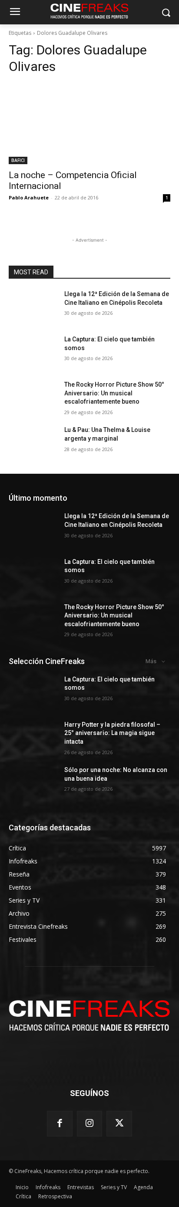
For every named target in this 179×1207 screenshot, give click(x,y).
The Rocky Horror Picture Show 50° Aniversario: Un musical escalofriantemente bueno (114, 393)
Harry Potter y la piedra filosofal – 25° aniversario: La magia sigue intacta (112, 733)
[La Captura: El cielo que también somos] (33, 352)
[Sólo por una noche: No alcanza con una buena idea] (33, 783)
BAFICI (18, 160)
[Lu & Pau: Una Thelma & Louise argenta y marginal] (33, 443)
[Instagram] (90, 1123)
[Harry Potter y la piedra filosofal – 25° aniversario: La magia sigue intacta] (33, 738)
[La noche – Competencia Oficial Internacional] (89, 123)
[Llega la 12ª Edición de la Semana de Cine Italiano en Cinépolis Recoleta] (33, 307)
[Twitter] (119, 1123)
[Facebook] (60, 1123)
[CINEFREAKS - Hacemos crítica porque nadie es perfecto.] (89, 1014)
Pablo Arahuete (29, 197)
